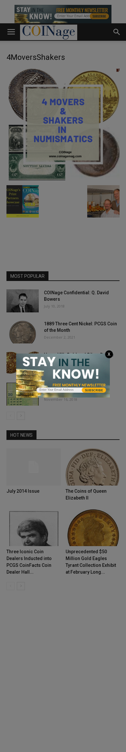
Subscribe (94, 390)
